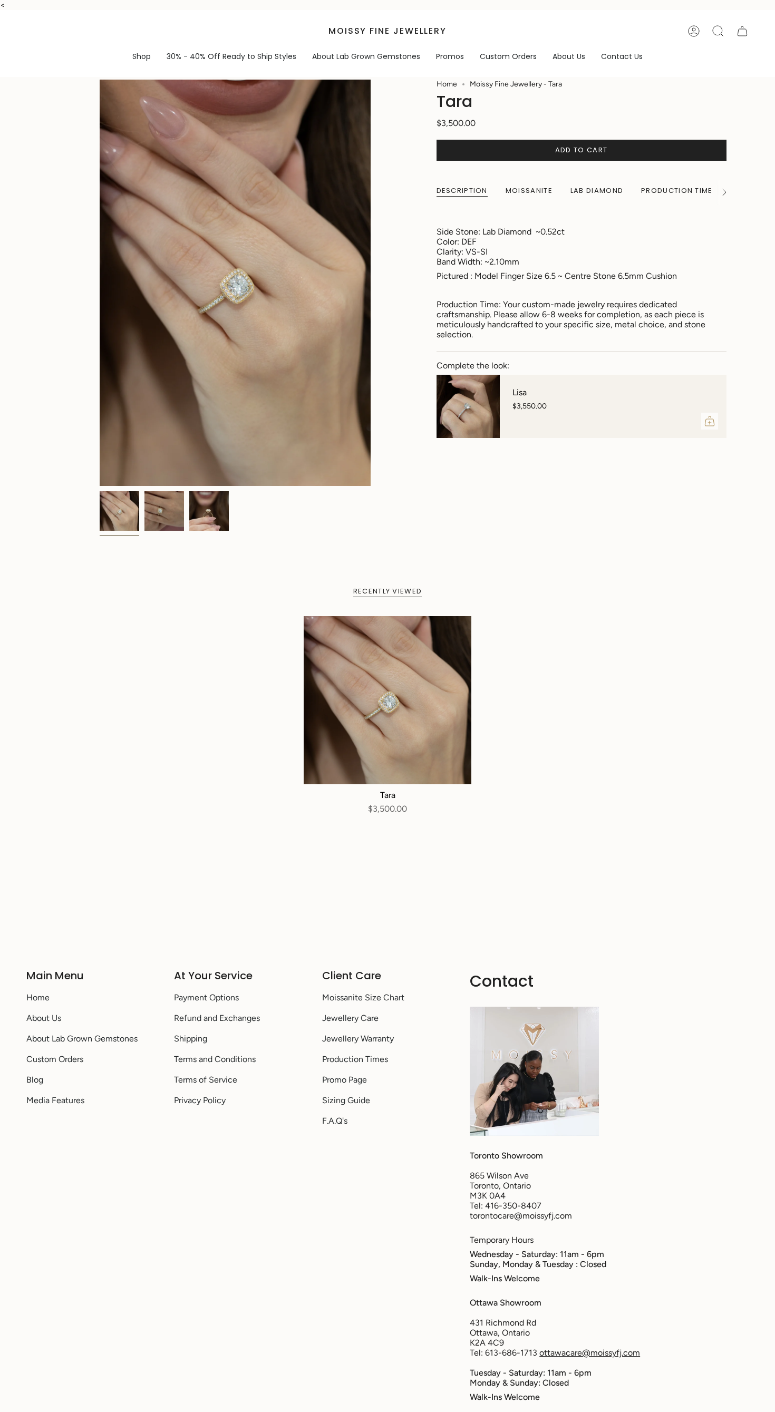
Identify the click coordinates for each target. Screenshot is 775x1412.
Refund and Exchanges (217, 1018)
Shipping (190, 1039)
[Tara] (388, 700)
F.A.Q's (334, 1121)
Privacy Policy (200, 1100)
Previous (99, 283)
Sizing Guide (346, 1100)
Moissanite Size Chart (363, 997)
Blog (34, 1080)
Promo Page (344, 1080)
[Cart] (742, 31)
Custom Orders (54, 1059)
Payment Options (206, 997)
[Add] (709, 421)
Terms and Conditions (215, 1059)
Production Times (355, 1059)
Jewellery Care (350, 1018)
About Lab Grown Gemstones (82, 1039)
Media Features (55, 1100)
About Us (43, 1018)
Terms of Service (205, 1080)
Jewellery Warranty (358, 1039)
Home (447, 84)
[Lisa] (468, 406)
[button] (141, 56)
